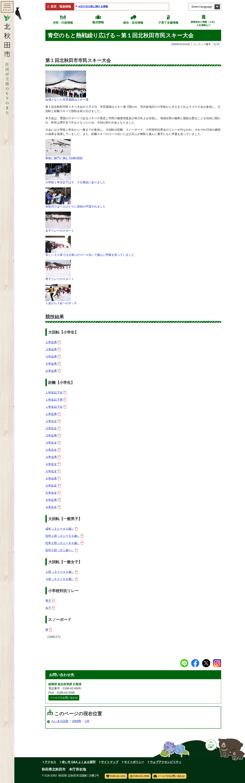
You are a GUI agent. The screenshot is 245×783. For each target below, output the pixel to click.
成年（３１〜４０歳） (59, 528)
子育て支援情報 (168, 22)
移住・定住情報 (133, 22)
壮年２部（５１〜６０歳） (62, 543)
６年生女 (51, 492)
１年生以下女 (54, 392)
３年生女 (51, 428)
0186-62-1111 (118, 776)
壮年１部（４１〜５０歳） (62, 535)
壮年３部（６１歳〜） (59, 550)
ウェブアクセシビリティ (166, 761)
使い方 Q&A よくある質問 (78, 761)
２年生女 (51, 421)
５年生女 (51, 471)
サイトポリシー (134, 761)
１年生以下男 (54, 399)
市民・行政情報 (63, 22)
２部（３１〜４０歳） (59, 571)
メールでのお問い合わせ (64, 697)
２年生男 (51, 342)
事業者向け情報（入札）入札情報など (203, 23)
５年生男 (51, 363)
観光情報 (98, 22)
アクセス (50, 761)
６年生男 (51, 370)
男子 (48, 600)
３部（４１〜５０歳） (59, 579)
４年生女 (51, 449)
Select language (201, 6)
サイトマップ (109, 761)
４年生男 (51, 356)
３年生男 (51, 349)
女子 (48, 607)
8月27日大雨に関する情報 (93, 6)
